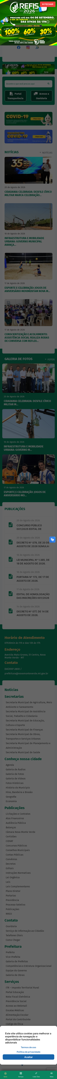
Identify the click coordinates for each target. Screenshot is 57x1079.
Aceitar (28, 1057)
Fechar (48, 4)
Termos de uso (28, 1047)
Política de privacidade (28, 1052)
